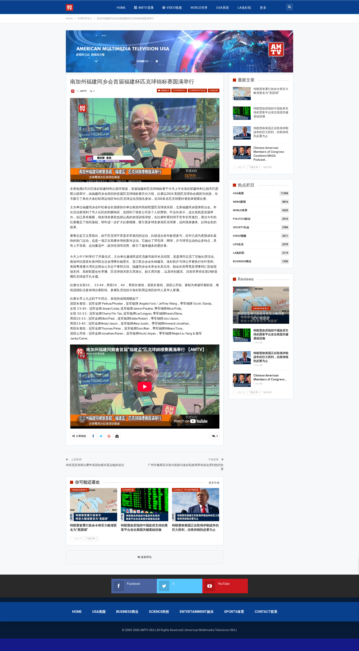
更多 (263, 8)
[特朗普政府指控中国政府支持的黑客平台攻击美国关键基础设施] (144, 504)
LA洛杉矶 (244, 8)
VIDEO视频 (174, 8)
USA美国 (222, 8)
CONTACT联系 (266, 612)
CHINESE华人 (179, 90)
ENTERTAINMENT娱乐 (197, 612)
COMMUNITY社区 (197, 90)
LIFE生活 (238, 244)
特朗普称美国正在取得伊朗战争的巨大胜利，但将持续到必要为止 (270, 132)
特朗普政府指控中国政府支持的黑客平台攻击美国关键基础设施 (270, 112)
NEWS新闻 (239, 201)
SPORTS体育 (234, 612)
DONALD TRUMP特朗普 (186, 490)
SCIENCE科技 (159, 612)
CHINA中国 (128, 490)
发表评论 (146, 557)
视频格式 (165, 90)
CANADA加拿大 (79, 490)
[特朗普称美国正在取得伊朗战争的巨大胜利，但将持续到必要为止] (195, 504)
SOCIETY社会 (241, 227)
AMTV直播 (146, 8)
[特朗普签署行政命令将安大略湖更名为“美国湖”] (93, 504)
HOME (121, 8)
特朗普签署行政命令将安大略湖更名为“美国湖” (261, 316)
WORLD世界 (199, 8)
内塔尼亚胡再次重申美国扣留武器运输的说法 (95, 465)
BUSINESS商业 (242, 261)
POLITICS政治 (241, 218)
